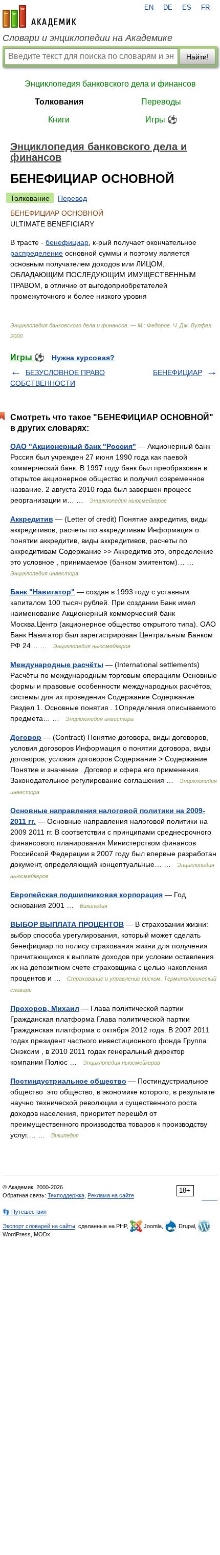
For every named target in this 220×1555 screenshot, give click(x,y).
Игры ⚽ (161, 119)
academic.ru (39, 16)
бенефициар (67, 242)
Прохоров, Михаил (44, 1008)
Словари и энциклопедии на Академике (87, 38)
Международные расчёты (56, 664)
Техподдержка (66, 1195)
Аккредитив (31, 519)
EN (148, 7)
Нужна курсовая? (83, 358)
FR (205, 7)
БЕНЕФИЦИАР (177, 372)
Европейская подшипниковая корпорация (86, 894)
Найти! (197, 57)
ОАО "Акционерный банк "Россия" (73, 446)
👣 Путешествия (25, 1212)
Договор (25, 737)
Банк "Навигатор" (42, 592)
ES (186, 7)
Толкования (59, 101)
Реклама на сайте (110, 1195)
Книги (59, 119)
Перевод (72, 198)
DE (167, 7)
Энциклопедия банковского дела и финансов (110, 83)
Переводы (161, 101)
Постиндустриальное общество (68, 1081)
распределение (36, 253)
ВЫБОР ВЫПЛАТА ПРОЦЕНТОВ (67, 924)
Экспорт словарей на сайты (39, 1226)
